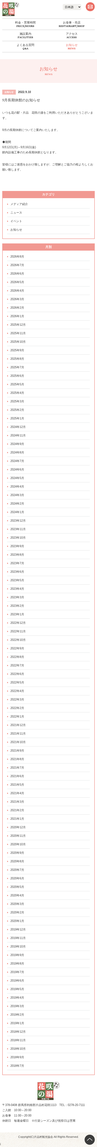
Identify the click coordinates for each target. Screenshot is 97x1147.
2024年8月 (17, 452)
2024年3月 (17, 495)
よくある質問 (25, 45)
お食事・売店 (72, 22)
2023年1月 (17, 614)
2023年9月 (17, 546)
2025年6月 (17, 375)
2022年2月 (17, 708)
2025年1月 (17, 418)
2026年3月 (17, 299)
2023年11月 (18, 529)
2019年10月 (18, 946)
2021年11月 (18, 733)
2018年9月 (17, 1057)
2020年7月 (17, 870)
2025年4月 (17, 393)
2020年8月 (17, 861)
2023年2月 (17, 605)
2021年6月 (17, 776)
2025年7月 (17, 367)
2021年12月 (18, 725)
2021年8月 (17, 759)
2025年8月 (17, 358)
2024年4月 (17, 486)
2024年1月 (17, 512)
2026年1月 (17, 316)
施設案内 (25, 33)
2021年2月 (17, 810)
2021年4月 (17, 793)
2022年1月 (17, 716)
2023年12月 (18, 520)
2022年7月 (17, 665)
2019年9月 (17, 955)
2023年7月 (17, 563)
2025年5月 (17, 384)
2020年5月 (17, 887)
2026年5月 (17, 282)
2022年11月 (18, 631)
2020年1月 (17, 921)
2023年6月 (17, 571)
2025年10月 (18, 341)
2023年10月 (18, 537)
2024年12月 (18, 427)
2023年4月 (17, 588)
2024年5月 (17, 478)
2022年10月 (18, 640)
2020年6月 (17, 878)
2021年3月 (17, 801)
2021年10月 (18, 742)
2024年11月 (18, 435)
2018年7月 (17, 1065)
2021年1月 (17, 818)
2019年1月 (17, 1023)
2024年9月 (17, 444)
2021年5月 (17, 784)
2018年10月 (18, 1048)
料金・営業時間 (25, 22)
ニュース (16, 212)
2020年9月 (17, 852)
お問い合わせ (90, 6)
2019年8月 (17, 963)
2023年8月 (17, 554)
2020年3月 (17, 904)
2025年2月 (17, 410)
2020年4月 (17, 895)
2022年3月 (17, 699)
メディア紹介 (19, 204)
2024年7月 (17, 461)
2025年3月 (17, 401)
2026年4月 (17, 290)
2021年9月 (17, 750)
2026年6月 (17, 273)
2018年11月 (18, 1040)
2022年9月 (17, 648)
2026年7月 (17, 265)
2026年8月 (17, 256)
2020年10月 (18, 844)
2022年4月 (17, 691)
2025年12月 (18, 324)
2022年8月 (17, 657)
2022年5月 (17, 682)
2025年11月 (18, 333)
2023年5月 (17, 580)
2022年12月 (18, 622)
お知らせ (72, 45)
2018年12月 (18, 1031)
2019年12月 (18, 929)
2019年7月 (17, 972)
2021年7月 (17, 767)
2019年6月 (17, 980)
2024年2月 (17, 503)
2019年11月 (18, 938)
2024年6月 (17, 469)
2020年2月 (17, 912)
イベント (16, 221)
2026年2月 (17, 307)
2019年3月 (17, 1006)
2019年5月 (17, 989)
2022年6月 (17, 674)
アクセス (72, 33)
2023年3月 (17, 597)
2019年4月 (17, 997)
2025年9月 (17, 350)
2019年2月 (17, 1014)
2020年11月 (18, 835)
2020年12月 (18, 827)
